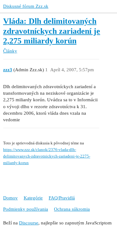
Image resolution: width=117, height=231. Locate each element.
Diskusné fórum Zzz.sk (25, 6)
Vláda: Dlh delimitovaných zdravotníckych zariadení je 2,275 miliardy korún (51, 31)
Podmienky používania (25, 209)
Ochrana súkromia (72, 209)
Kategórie (33, 197)
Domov (10, 197)
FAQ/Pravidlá (62, 197)
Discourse (28, 222)
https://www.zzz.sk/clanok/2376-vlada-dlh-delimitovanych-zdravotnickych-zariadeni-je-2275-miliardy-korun (46, 156)
